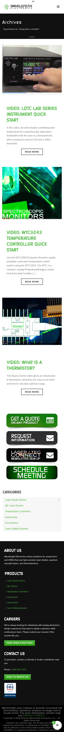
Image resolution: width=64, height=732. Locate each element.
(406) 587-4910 (18, 669)
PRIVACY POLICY (34, 715)
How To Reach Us (17, 677)
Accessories (11, 523)
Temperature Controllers (18, 511)
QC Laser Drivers (14, 505)
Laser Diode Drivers (15, 500)
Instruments (11, 517)
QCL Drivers (12, 586)
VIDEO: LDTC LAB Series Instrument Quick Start (32, 114)
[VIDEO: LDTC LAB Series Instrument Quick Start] (32, 68)
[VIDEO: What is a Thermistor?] (32, 322)
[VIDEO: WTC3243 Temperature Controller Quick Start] (32, 192)
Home (31, 37)
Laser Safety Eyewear (16, 528)
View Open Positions (19, 643)
